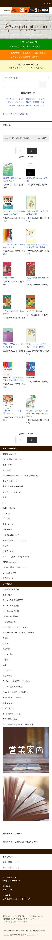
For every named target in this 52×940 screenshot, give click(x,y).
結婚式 (5, 660)
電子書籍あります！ (17, 67)
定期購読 (20, 106)
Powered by (6, 935)
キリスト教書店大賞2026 (13, 600)
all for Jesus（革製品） (12, 698)
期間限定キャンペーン (12, 714)
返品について (37, 916)
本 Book (14, 114)
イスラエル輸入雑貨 (11, 611)
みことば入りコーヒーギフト (26, 64)
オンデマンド (38, 106)
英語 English (8, 703)
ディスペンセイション (15, 99)
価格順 (18, 138)
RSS (19, 922)
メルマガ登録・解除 (10, 922)
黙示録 (36, 102)
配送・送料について (24, 916)
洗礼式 (5, 643)
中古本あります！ (39, 67)
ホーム (5, 114)
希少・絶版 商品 (10, 719)
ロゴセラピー (31, 99)
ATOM (24, 922)
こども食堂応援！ (10, 622)
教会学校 (6, 649)
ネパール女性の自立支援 (13, 687)
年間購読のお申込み (11, 589)
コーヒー (11, 106)
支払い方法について (10, 916)
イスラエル (19, 102)
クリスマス (7, 676)
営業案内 (26, 53)
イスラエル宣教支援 (11, 606)
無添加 (28, 106)
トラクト (42, 99)
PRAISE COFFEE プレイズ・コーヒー (18, 633)
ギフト (10, 102)
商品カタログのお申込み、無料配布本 (18, 725)
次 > (32, 151)
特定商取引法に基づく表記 (12, 919)
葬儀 (4, 665)
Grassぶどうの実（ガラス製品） (16, 692)
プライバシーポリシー (30, 919)
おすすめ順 (9, 138)
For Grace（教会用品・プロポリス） (17, 681)
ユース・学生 (8, 654)
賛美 (42, 102)
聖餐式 (5, 638)
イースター (7, 670)
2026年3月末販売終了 (11, 616)
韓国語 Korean (8, 708)
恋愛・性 (24, 114)
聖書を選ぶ (7, 595)
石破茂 (28, 102)
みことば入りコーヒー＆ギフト (15, 627)
